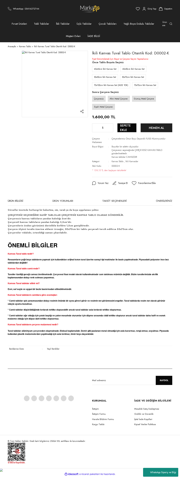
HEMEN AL (156, 128)
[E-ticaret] (89, 474)
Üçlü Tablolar (84, 24)
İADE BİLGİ (94, 36)
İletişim (95, 408)
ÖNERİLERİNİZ (164, 201)
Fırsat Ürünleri (19, 24)
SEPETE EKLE (125, 127)
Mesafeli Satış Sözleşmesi (146, 408)
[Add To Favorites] (144, 183)
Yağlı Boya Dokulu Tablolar (139, 24)
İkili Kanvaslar (132, 161)
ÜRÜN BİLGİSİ (15, 201)
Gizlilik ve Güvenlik (143, 414)
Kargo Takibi (98, 424)
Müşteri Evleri (73, 36)
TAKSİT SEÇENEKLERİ (114, 201)
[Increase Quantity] (110, 128)
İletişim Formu (99, 414)
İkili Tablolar (63, 24)
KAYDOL (164, 380)
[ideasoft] (72, 474)
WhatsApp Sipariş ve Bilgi (163, 472)
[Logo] (90, 9)
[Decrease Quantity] (95, 128)
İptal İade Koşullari (143, 419)
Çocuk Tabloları (108, 24)
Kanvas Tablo (117, 161)
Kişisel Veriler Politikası (145, 424)
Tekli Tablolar (41, 24)
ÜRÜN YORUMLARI (62, 201)
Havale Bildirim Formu (103, 419)
